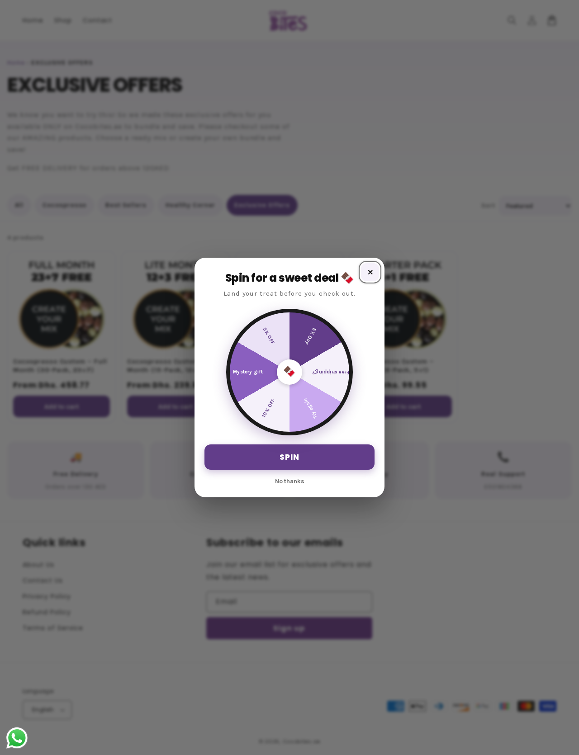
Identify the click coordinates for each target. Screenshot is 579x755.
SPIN (289, 457)
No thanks (289, 481)
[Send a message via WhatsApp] (17, 738)
